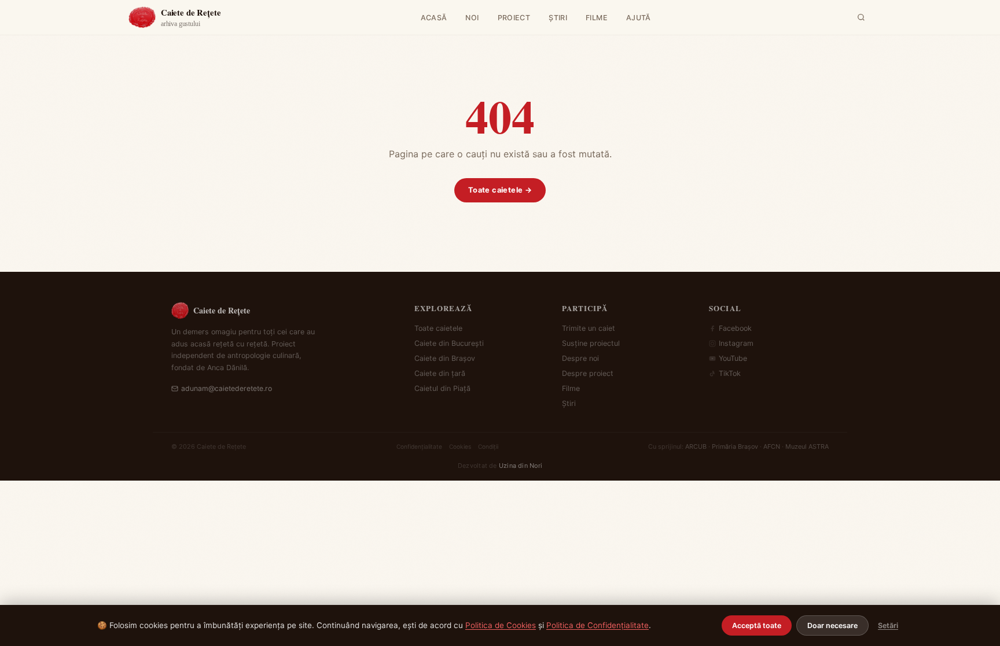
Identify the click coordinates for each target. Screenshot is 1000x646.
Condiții (488, 446)
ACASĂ (434, 17)
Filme (571, 388)
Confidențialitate (419, 446)
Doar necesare (832, 625)
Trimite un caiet (588, 328)
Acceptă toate (756, 625)
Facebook (735, 328)
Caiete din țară (439, 373)
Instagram (736, 343)
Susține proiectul (591, 343)
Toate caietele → (500, 190)
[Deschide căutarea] (861, 17)
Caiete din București (449, 343)
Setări (888, 625)
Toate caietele (438, 328)
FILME (597, 17)
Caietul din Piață (442, 388)
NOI (472, 17)
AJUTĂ (638, 17)
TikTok (730, 373)
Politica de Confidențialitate (597, 625)
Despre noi (580, 358)
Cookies (460, 446)
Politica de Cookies (500, 625)
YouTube (733, 358)
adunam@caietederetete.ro (226, 388)
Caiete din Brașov (444, 358)
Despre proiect (587, 373)
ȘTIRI (558, 17)
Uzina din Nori (520, 466)
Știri (569, 403)
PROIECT (514, 17)
